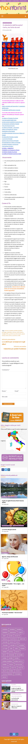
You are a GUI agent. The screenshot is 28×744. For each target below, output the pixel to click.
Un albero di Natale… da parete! (10, 127)
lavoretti (16, 334)
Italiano (5, 645)
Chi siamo (4, 0)
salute (5, 671)
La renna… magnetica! (8, 148)
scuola (18, 671)
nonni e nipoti (18, 661)
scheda (11, 671)
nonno (10, 335)
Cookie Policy (15, 0)
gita (17, 642)
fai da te (21, 332)
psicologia (18, 664)
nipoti (23, 334)
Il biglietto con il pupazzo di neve (10, 150)
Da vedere (4, 496)
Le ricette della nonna (7, 525)
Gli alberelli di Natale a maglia (10, 137)
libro (16, 648)
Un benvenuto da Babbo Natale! (10, 124)
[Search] (25, 16)
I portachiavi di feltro (7, 146)
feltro (7, 334)
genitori (11, 334)
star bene (18, 674)
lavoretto (13, 645)
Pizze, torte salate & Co (18, 525)
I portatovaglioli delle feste (9, 120)
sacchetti (14, 335)
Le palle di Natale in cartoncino (10, 144)
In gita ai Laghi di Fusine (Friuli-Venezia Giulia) (17, 689)
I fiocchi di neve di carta (8, 125)
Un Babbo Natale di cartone (9, 152)
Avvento (7, 330)
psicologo (6, 667)
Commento (6, 370)
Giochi (3, 579)
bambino (20, 330)
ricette (20, 667)
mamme (5, 651)
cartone (14, 332)
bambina (11, 330)
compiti (20, 632)
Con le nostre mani (7, 22)
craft (18, 332)
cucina (10, 635)
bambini (16, 330)
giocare (5, 642)
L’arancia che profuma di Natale (10, 140)
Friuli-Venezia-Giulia (12, 496)
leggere (21, 645)
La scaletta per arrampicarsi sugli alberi (13, 341)
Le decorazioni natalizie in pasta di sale (12, 122)
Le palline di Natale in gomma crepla (11, 153)
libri (11, 648)
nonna (3, 335)
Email (17, 391)
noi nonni (20, 655)
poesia (11, 664)
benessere (13, 632)
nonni (6, 335)
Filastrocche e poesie (6, 608)
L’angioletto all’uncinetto (8, 131)
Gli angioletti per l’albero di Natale (11, 142)
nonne (11, 658)
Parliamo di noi (5, 552)
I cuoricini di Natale (7, 138)
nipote (19, 334)
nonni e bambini (7, 661)
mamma (22, 648)
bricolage (4, 332)
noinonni (11, 655)
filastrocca (14, 639)
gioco (12, 642)
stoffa (18, 335)
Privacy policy (23, 0)
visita (4, 677)
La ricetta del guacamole (9, 529)
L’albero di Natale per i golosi (9, 129)
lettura (5, 648)
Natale (11, 651)
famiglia (4, 334)
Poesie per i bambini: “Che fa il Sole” (12, 612)
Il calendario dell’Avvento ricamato (11, 110)
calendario (9, 332)
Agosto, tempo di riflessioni (10, 556)
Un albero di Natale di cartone (10, 118)
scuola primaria (8, 674)
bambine (12, 629)
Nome (4, 391)
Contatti (9, 0)
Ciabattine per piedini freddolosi (15, 347)
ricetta (13, 667)
